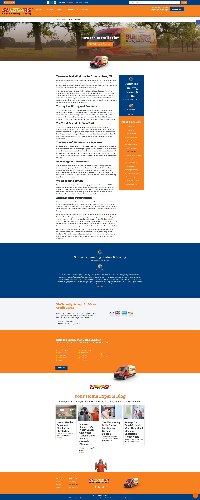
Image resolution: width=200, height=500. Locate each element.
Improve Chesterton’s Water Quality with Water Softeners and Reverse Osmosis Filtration (87, 434)
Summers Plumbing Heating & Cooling (100, 257)
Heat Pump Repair (131, 177)
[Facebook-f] (95, 487)
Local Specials (78, 2)
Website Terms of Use (113, 498)
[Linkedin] (99, 487)
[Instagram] (103, 487)
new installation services (94, 127)
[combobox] (154, 2)
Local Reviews (69, 2)
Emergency (131, 130)
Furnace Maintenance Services (131, 155)
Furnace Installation (131, 152)
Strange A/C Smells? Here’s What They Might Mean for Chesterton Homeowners (134, 429)
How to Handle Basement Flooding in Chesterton (65, 426)
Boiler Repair (131, 141)
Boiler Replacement (131, 144)
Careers (86, 2)
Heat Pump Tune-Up (131, 184)
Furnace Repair (131, 159)
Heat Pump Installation (131, 170)
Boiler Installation (131, 134)
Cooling (60, 9)
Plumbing (38, 9)
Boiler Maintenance (131, 137)
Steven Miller (131, 109)
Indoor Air (72, 9)
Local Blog (62, 2)
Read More (59, 437)
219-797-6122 (159, 10)
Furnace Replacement (131, 162)
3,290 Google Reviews (135, 99)
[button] (198, 22)
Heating (50, 9)
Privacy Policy (103, 498)
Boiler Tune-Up (131, 148)
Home (57, 19)
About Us (84, 9)
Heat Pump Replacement (131, 180)
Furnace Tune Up (131, 166)
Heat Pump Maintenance (131, 173)
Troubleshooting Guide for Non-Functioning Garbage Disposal (111, 428)
